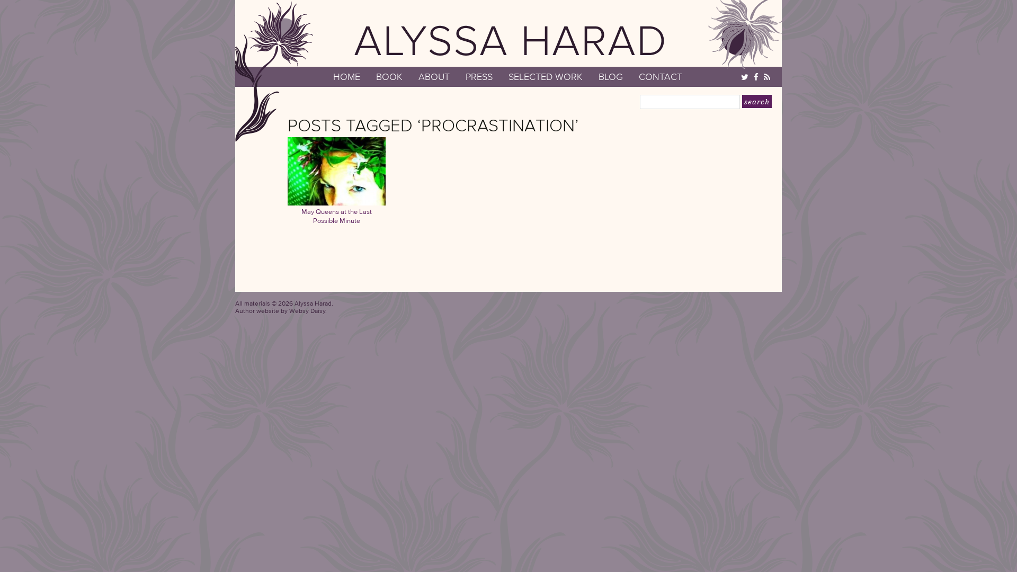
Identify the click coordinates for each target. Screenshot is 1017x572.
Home (346, 77)
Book (389, 77)
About (434, 77)
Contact (660, 77)
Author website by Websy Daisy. (281, 310)
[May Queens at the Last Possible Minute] (337, 202)
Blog (611, 77)
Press (479, 77)
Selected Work (545, 77)
